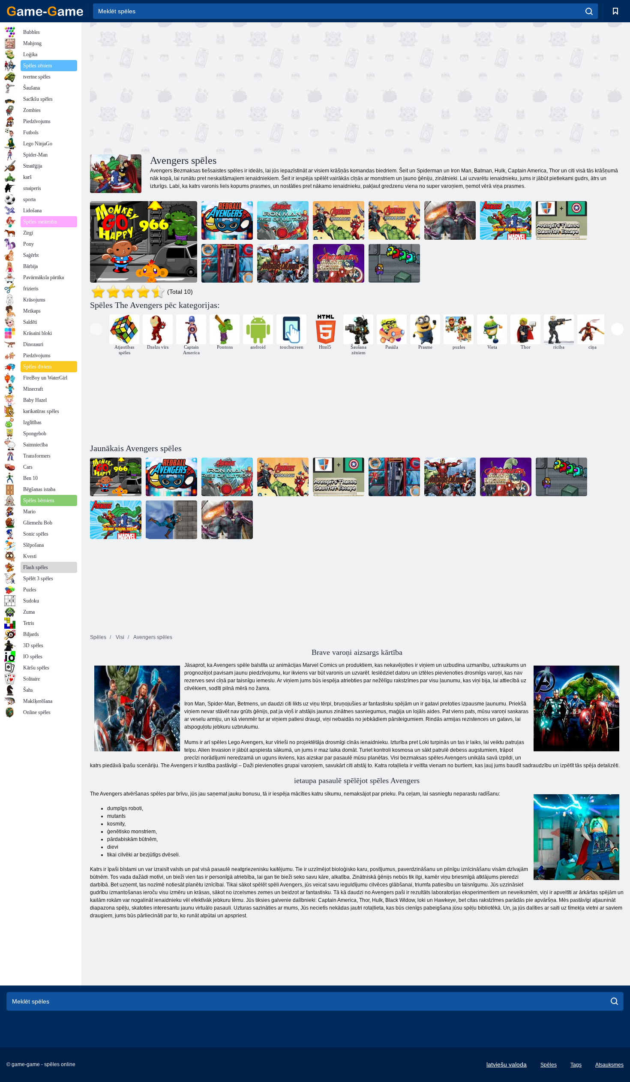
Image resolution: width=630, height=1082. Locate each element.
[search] (589, 11)
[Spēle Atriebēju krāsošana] (283, 263)
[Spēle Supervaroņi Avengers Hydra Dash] (338, 220)
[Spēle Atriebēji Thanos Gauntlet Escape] (561, 220)
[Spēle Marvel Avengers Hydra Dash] (394, 220)
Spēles (548, 1065)
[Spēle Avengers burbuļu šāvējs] (338, 263)
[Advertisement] (223, 87)
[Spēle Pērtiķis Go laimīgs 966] (143, 242)
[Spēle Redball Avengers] (227, 220)
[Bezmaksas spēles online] (45, 11)
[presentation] (96, 329)
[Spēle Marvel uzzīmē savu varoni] (505, 220)
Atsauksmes (609, 1065)
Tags (576, 1065)
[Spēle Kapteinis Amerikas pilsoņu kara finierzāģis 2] (450, 220)
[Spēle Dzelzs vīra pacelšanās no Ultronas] (227, 263)
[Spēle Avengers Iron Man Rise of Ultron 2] (283, 220)
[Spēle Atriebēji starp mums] (394, 263)
